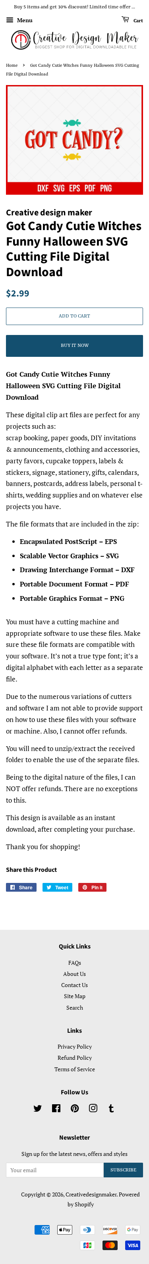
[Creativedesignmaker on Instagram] (93, 1109)
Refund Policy (75, 1057)
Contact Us (74, 985)
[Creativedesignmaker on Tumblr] (111, 1109)
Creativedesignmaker (91, 1194)
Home (11, 65)
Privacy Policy (75, 1046)
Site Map (74, 996)
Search (74, 1007)
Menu (24, 20)
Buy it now (75, 345)
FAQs (74, 962)
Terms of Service (74, 1069)
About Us (74, 974)
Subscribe (123, 1170)
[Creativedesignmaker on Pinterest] (74, 1109)
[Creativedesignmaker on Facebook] (56, 1109)
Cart (137, 20)
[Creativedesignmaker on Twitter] (37, 1109)
